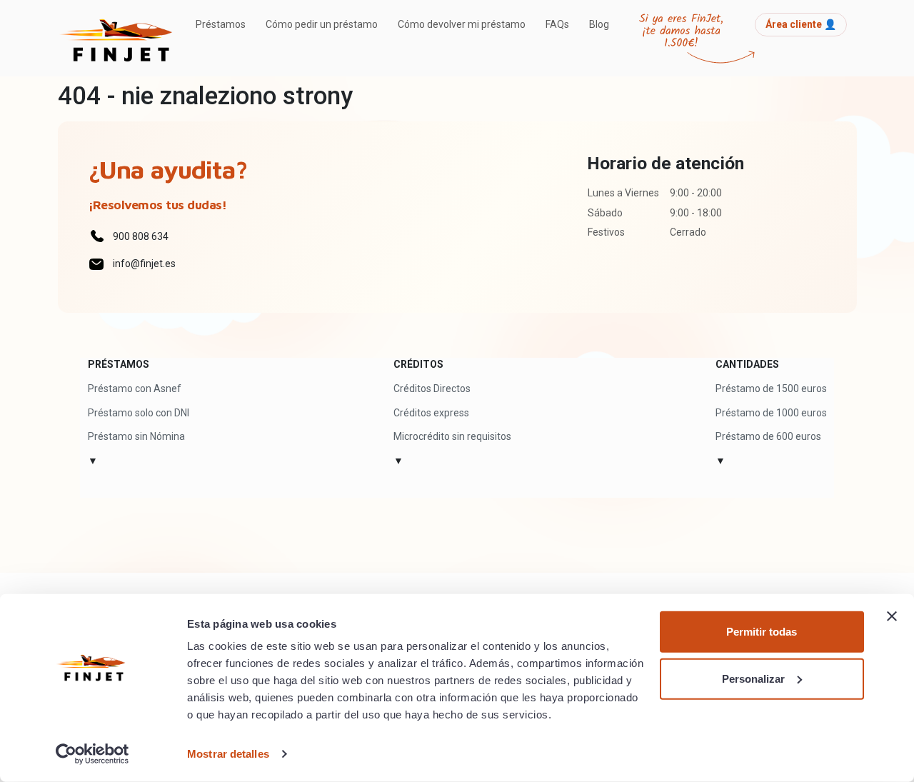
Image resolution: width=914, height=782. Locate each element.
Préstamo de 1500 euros (771, 388)
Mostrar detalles (228, 754)
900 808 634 (141, 236)
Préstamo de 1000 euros (771, 412)
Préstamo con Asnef (134, 388)
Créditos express (431, 412)
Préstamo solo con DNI (138, 412)
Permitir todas (761, 632)
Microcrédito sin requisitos (452, 436)
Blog (599, 24)
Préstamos (221, 24)
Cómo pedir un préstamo (322, 24)
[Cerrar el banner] (892, 616)
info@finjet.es (144, 263)
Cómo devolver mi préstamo (462, 24)
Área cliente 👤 (800, 24)
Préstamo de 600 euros (768, 436)
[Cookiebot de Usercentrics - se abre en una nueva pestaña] (92, 754)
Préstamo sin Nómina (136, 436)
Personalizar (753, 678)
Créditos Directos (432, 388)
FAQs (557, 24)
